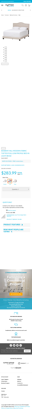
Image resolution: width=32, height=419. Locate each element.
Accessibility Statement (22, 385)
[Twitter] (14, 345)
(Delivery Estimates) (6, 168)
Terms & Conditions (20, 406)
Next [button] (3, 148)
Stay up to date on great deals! (15, 348)
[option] (16, 31)
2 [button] (5, 49)
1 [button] (5, 47)
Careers (3, 391)
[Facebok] (11, 345)
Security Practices (18, 408)
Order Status (4, 381)
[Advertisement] (16, 249)
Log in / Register (4, 379)
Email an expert (12, 210)
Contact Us (19, 383)
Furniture (7, 15)
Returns (19, 381)
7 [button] (5, 61)
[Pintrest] (17, 345)
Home (2, 15)
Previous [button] (5, 64)
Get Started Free (16, 294)
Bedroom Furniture (13, 15)
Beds (19, 15)
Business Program (5, 383)
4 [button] (5, 54)
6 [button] (5, 58)
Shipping (19, 379)
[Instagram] (20, 345)
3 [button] (5, 52)
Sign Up (27, 351)
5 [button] (5, 56)
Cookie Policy (9, 408)
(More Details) (19, 161)
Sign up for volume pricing (7, 1)
